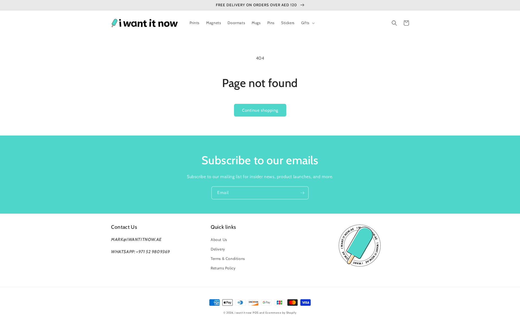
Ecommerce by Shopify (281, 312)
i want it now (243, 312)
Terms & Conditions (228, 258)
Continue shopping (260, 110)
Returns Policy (223, 268)
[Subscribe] (302, 192)
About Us (219, 239)
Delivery (218, 249)
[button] (307, 22)
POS (256, 312)
